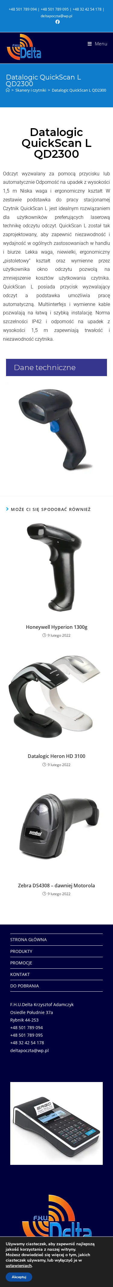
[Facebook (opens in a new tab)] (57, 21)
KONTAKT (20, 974)
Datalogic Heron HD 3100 (56, 756)
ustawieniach (19, 1266)
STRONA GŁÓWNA (28, 939)
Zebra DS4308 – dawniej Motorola (56, 885)
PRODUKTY (21, 951)
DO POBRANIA (24, 986)
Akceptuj (19, 1277)
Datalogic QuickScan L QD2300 (79, 90)
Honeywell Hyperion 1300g (56, 627)
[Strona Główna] (8, 90)
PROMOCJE (21, 963)
